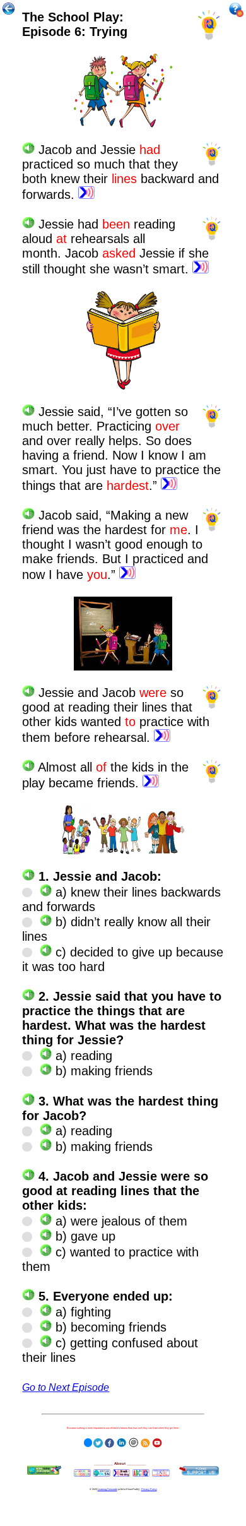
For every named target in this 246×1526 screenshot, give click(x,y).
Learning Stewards (107, 1489)
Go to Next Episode (65, 1387)
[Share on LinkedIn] (121, 1441)
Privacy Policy (149, 1489)
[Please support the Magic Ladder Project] (199, 1471)
